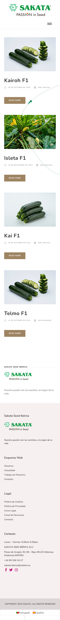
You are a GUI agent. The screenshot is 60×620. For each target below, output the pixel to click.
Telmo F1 (15, 313)
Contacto (8, 479)
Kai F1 (12, 235)
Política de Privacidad (14, 506)
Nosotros (9, 465)
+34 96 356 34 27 (13, 560)
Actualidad (9, 470)
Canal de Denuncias (14, 515)
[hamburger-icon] (49, 24)
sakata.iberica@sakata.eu (17, 565)
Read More (15, 100)
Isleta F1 (15, 158)
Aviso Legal (10, 510)
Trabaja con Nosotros (14, 474)
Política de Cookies (13, 501)
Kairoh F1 (16, 80)
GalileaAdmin (44, 320)
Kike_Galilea (44, 87)
